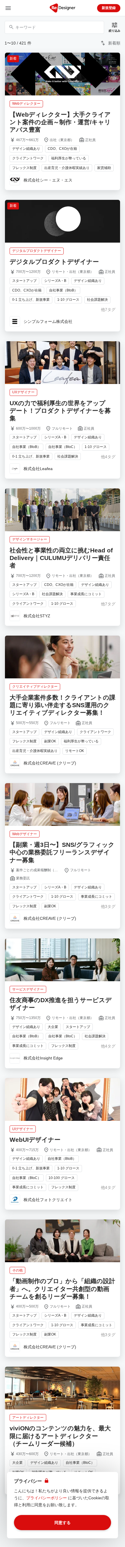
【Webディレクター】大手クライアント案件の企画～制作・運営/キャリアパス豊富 (60, 122)
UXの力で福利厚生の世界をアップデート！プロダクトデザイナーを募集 (60, 411)
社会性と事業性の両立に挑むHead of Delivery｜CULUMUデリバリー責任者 (61, 558)
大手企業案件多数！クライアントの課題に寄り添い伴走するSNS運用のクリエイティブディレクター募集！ (62, 705)
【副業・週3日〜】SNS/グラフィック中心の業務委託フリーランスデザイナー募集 (62, 852)
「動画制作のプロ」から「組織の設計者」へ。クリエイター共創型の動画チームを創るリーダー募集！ (62, 1289)
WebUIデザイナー (35, 1139)
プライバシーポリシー (46, 1498)
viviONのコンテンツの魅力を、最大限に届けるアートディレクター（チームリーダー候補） (60, 1436)
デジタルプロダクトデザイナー (54, 261)
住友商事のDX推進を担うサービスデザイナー (61, 1004)
